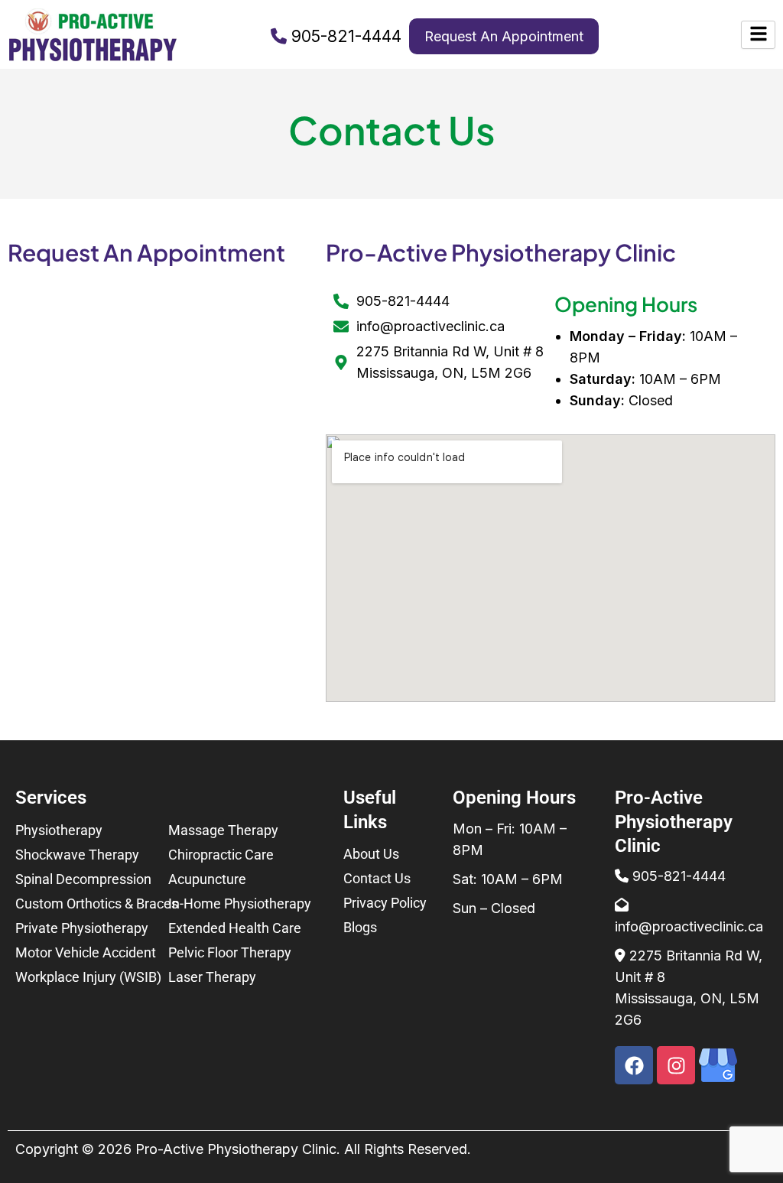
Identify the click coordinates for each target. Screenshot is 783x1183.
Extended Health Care (234, 928)
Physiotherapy (58, 830)
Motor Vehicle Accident (85, 952)
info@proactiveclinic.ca (689, 926)
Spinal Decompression (83, 879)
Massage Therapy (223, 830)
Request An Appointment (503, 36)
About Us (371, 854)
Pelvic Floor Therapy (229, 952)
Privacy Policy (385, 903)
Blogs (360, 927)
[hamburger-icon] (758, 35)
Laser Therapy (212, 977)
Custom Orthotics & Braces (96, 903)
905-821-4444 (346, 36)
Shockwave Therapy (77, 855)
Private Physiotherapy (81, 928)
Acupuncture (207, 879)
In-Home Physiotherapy (239, 903)
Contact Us (377, 878)
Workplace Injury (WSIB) (88, 977)
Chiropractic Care (221, 855)
